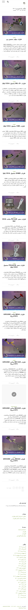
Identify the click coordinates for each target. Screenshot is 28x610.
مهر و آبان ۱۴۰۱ (22, 589)
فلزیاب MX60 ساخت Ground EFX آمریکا (14, 315)
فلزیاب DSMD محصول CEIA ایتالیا (14, 173)
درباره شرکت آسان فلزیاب (19, 518)
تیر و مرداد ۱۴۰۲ (22, 572)
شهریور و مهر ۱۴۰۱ (21, 591)
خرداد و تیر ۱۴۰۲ (22, 574)
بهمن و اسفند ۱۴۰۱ (21, 580)
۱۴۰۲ (18, 10)
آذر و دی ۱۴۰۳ (22, 547)
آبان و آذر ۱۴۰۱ (22, 586)
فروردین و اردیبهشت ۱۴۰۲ (19, 576)
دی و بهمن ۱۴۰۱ (22, 582)
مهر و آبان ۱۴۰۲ (22, 565)
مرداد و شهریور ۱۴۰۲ (21, 570)
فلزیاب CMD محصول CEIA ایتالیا (14, 126)
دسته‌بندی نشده (14, 406)
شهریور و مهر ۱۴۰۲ (21, 568)
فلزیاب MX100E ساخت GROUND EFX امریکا (14, 363)
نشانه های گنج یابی (21, 536)
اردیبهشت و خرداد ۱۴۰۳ (20, 553)
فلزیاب (14, 37)
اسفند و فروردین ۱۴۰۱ (20, 578)
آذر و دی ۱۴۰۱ (22, 584)
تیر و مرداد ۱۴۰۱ (22, 595)
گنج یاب (24, 533)
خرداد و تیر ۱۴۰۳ (22, 551)
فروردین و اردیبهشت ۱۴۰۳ (19, 555)
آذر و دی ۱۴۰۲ (22, 561)
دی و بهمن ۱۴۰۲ (22, 559)
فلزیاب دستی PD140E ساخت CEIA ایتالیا (14, 220)
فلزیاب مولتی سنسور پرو (14, 39)
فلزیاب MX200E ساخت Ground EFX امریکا (14, 409)
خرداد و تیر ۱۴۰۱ (22, 597)
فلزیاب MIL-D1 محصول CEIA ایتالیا (14, 83)
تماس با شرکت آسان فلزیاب (19, 516)
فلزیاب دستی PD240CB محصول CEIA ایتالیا (14, 266)
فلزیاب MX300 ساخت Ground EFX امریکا (14, 460)
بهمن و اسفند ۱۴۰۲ (21, 557)
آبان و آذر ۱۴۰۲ (22, 563)
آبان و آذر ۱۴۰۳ (22, 549)
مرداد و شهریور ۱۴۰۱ (21, 593)
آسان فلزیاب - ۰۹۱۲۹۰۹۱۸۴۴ (16, 606)
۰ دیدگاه (18, 56)
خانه (20, 10)
